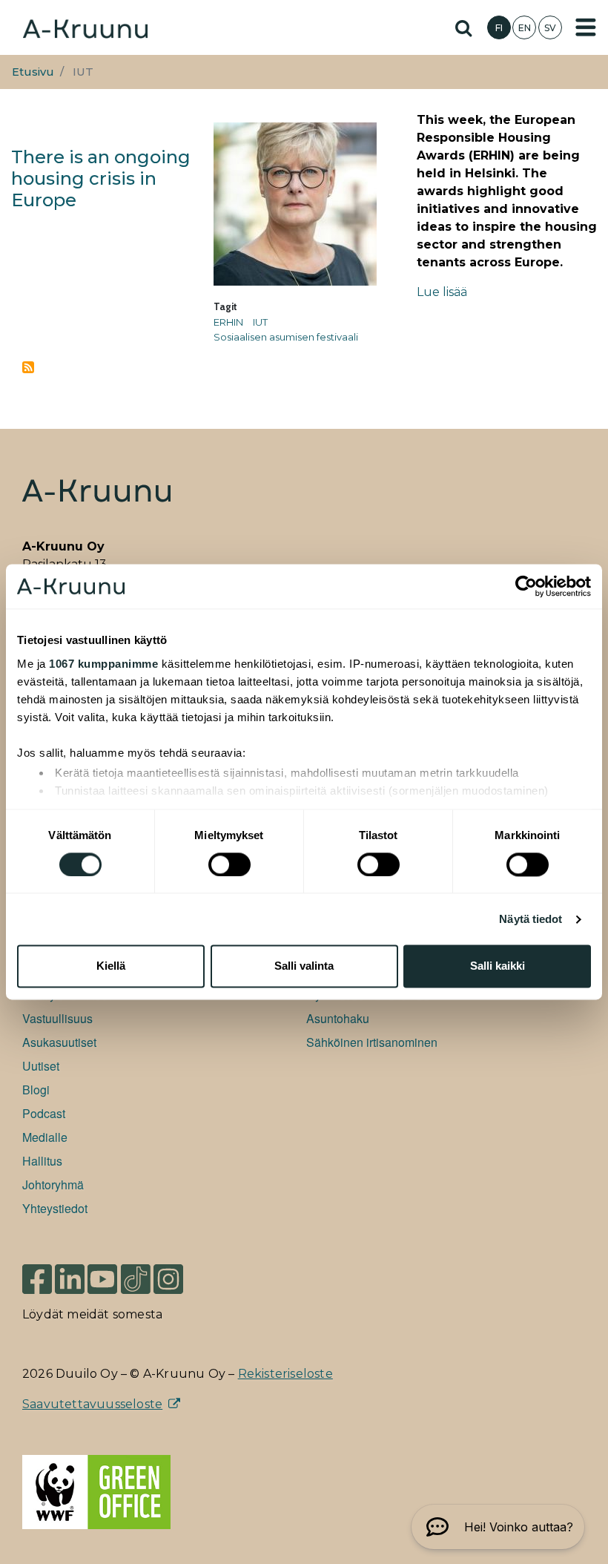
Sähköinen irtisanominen (371, 1042)
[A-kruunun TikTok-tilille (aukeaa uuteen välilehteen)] (136, 1278)
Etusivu (33, 72)
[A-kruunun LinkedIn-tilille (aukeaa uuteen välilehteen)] (70, 1278)
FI (499, 27)
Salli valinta (304, 966)
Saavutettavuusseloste (92, 1404)
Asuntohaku (337, 1018)
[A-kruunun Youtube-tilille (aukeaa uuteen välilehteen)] (102, 1278)
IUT (260, 322)
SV (550, 27)
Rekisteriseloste (285, 1374)
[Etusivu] (85, 27)
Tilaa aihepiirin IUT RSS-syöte (28, 367)
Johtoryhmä (53, 1184)
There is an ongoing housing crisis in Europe (101, 178)
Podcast (43, 1113)
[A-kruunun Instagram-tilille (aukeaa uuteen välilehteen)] (179, 1278)
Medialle (44, 1137)
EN (524, 27)
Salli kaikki (497, 966)
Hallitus (42, 1160)
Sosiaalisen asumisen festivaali (286, 337)
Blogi (36, 1089)
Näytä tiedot (530, 919)
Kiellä (110, 966)
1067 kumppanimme (103, 663)
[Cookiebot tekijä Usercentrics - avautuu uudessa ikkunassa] (526, 586)
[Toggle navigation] (586, 27)
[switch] (229, 864)
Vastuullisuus (57, 1018)
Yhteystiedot (54, 1208)
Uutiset (40, 1065)
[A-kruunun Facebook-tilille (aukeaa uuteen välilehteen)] (37, 1278)
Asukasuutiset (59, 1042)
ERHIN (228, 322)
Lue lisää (442, 292)
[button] (498, 1527)
